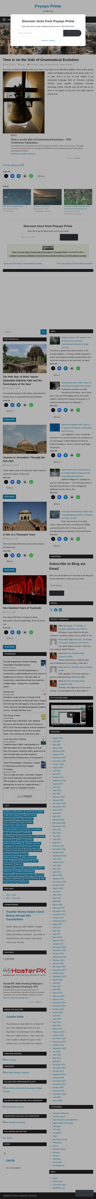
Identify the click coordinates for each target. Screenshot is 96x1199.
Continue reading (48, 40)
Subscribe (72, 33)
